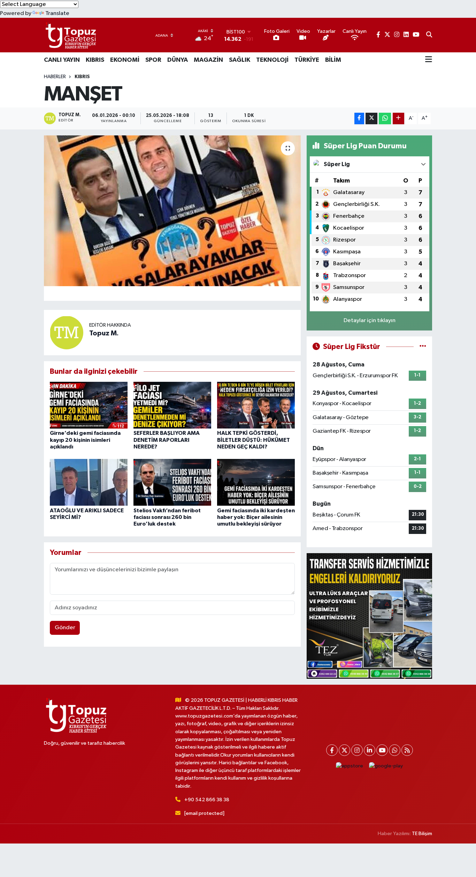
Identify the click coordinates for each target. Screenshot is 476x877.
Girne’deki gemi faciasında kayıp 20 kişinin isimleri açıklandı (85, 439)
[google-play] (386, 766)
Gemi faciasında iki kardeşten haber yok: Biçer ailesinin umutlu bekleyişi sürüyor (256, 517)
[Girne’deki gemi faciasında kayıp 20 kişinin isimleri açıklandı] (89, 405)
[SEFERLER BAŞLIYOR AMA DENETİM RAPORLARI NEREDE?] (172, 405)
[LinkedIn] (369, 750)
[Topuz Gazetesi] (70, 35)
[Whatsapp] (394, 750)
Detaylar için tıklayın (370, 321)
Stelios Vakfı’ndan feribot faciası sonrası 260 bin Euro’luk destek (167, 517)
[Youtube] (382, 750)
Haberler (55, 76)
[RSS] (407, 750)
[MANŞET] (172, 210)
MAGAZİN (208, 60)
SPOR (153, 60)
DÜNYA (177, 60)
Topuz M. (104, 333)
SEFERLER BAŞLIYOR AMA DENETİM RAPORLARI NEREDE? (166, 439)
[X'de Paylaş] (371, 118)
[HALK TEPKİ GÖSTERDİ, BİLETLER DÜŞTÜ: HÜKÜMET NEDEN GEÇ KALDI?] (256, 405)
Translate (57, 13)
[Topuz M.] (66, 332)
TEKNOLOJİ (272, 60)
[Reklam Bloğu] (369, 616)
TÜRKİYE (306, 60)
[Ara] (429, 35)
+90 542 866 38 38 (206, 799)
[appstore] (350, 766)
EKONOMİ (124, 60)
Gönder (65, 628)
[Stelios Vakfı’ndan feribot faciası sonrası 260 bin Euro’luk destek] (172, 482)
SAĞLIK (239, 60)
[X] (344, 750)
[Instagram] (357, 750)
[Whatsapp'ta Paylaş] (385, 118)
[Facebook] (332, 750)
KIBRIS (95, 60)
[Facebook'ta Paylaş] (359, 118)
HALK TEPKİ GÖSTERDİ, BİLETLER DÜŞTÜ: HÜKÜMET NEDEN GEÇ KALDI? (253, 439)
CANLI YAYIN (62, 60)
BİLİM (333, 60)
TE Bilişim (422, 833)
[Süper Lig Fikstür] (423, 347)
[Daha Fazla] (398, 118)
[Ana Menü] (428, 60)
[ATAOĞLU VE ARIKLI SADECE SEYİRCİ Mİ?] (89, 482)
